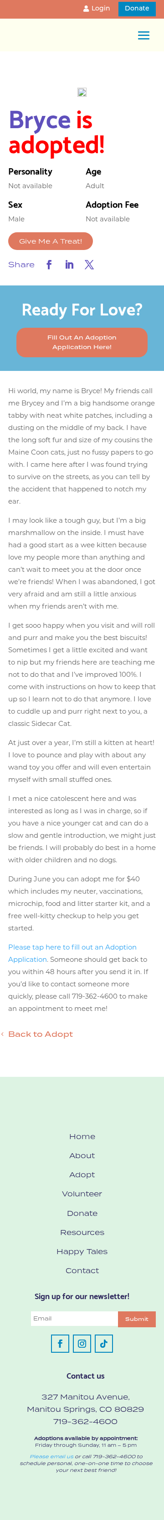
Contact (82, 1270)
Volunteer (82, 1193)
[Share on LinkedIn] (69, 264)
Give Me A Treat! (50, 241)
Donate (137, 8)
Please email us (51, 1456)
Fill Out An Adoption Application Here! (82, 342)
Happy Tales (82, 1251)
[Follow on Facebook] (60, 1344)
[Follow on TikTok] (104, 1344)
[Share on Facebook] (49, 264)
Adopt (82, 1174)
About (82, 1155)
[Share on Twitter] (89, 264)
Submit (137, 1319)
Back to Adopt (40, 1034)
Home (82, 1136)
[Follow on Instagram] (82, 1344)
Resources (82, 1232)
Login (101, 8)
